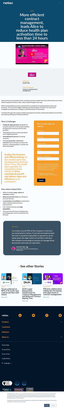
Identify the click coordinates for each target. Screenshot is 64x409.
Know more (4, 297)
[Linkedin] (20, 315)
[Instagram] (46, 315)
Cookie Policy (6, 358)
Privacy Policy (6, 349)
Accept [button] (46, 405)
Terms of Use (6, 354)
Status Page (5, 345)
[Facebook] (60, 315)
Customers (6, 327)
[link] (11, 284)
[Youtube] (33, 315)
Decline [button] (53, 405)
